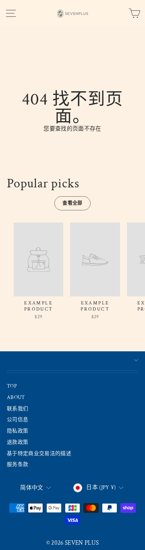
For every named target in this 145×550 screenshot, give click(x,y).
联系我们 (17, 408)
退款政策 (17, 442)
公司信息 (17, 419)
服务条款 (17, 464)
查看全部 (72, 203)
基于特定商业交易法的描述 (39, 453)
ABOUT (16, 397)
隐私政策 (17, 431)
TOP (12, 386)
